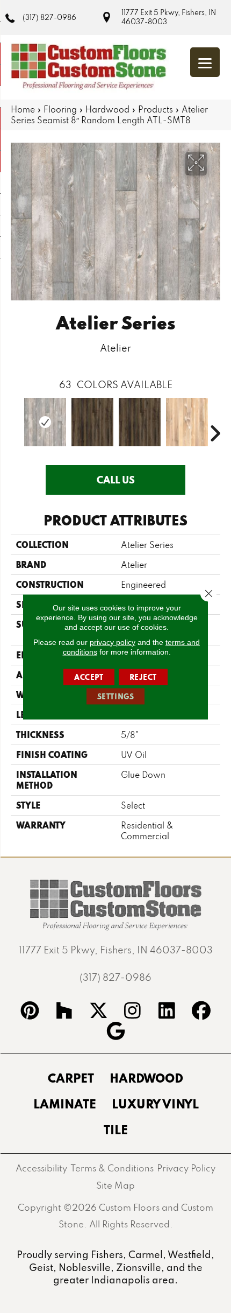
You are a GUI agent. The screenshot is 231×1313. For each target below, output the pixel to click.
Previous (16, 417)
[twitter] (98, 1012)
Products (155, 109)
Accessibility (41, 1168)
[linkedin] (167, 1012)
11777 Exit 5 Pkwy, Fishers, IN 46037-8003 (168, 17)
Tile (116, 1129)
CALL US (116, 479)
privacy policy (112, 641)
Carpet (71, 1078)
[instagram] (133, 1012)
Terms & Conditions (112, 1168)
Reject (143, 677)
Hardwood (107, 109)
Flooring (60, 109)
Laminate (64, 1104)
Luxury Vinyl (155, 1104)
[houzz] (64, 1012)
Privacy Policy (186, 1168)
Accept (89, 677)
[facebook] (201, 1012)
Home (23, 109)
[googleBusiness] (115, 1032)
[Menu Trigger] (205, 62)
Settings (115, 696)
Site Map (115, 1185)
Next (215, 417)
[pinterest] (30, 1012)
